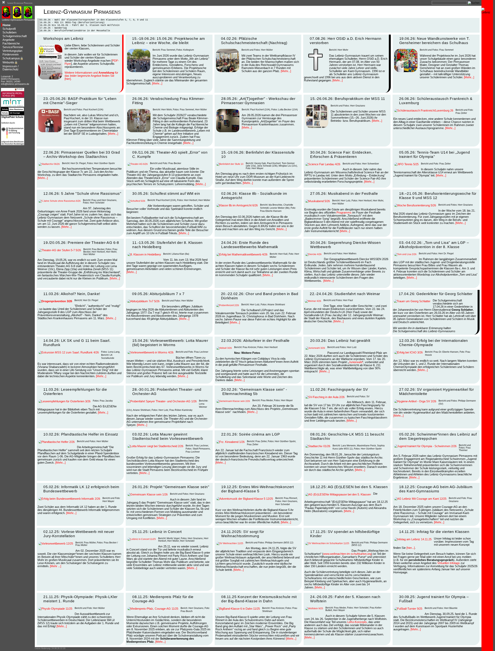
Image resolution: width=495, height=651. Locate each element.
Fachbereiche (11, 43)
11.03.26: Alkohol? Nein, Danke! (71, 294)
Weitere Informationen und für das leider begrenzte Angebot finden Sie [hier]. (91, 75)
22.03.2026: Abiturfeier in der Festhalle (255, 341)
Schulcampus (13, 58)
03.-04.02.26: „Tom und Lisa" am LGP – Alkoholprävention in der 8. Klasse (434, 245)
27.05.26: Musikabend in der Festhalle (344, 193)
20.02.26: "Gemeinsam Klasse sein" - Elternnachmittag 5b (254, 391)
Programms (344, 212)
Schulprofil (9, 28)
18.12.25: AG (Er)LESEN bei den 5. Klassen (349, 487)
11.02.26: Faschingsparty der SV (339, 389)
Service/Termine (13, 47)
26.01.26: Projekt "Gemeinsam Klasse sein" (170, 487)
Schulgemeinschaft (15, 36)
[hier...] (410, 547)
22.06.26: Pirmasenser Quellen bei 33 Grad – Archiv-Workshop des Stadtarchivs (81, 154)
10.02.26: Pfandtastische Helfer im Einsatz (80, 434)
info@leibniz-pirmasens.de (15, 84)
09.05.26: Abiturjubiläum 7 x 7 (158, 294)
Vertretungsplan (12, 50)
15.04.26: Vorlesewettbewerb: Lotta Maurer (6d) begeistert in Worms (170, 343)
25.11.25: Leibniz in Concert (157, 532)
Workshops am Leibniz (63, 39)
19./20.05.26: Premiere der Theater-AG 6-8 (81, 243)
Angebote (9, 39)
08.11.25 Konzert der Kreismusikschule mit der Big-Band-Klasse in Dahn (259, 599)
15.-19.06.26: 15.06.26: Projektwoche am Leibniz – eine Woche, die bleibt (168, 41)
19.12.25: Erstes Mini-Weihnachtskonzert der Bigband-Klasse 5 (257, 489)
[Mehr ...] (55, 566)
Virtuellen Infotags (448, 563)
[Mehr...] (157, 83)
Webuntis (10, 62)
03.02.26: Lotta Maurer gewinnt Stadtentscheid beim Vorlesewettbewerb (167, 436)
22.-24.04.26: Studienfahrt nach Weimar (345, 294)
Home (6, 25)
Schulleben (9, 32)
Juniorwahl (355, 362)
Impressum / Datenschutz (11, 68)
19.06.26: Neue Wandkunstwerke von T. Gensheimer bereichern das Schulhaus (434, 41)
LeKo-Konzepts (357, 622)
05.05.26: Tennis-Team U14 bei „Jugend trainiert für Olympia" (434, 154)
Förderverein (11, 54)
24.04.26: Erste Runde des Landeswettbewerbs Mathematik (249, 245)
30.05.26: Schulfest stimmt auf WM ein (166, 193)
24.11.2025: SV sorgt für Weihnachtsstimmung (242, 534)
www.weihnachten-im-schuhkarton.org (347, 553)
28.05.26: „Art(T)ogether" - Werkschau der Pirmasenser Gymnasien (258, 101)
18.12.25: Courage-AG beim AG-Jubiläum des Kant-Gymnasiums (435, 489)
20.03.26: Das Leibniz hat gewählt (340, 341)
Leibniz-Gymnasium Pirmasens (20, 3)
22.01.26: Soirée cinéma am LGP (250, 434)
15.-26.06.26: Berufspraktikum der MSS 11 (347, 99)
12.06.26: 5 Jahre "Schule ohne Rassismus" (82, 193)
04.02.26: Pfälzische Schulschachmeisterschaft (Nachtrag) (254, 41)
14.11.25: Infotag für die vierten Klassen (434, 532)
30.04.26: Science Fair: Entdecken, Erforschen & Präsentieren (341, 154)
